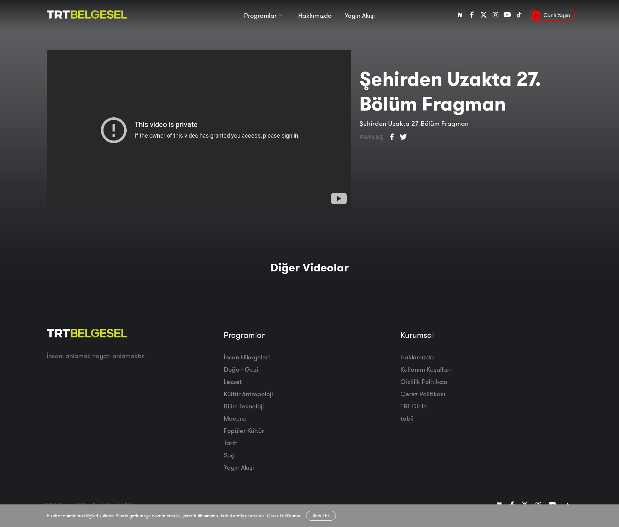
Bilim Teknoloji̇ (244, 406)
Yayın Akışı (360, 15)
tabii (407, 418)
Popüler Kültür (244, 430)
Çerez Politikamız (284, 516)
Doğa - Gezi (241, 369)
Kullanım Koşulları (425, 369)
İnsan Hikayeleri (247, 357)
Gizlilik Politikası (423, 381)
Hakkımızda (315, 15)
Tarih (231, 443)
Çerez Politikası (422, 394)
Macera (235, 418)
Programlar (260, 15)
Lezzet (233, 381)
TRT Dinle (413, 406)
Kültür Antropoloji (248, 394)
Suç (229, 455)
